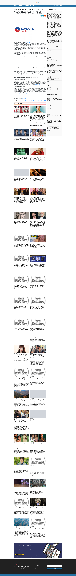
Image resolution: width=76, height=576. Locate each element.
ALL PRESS (27, 5)
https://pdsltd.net (37, 84)
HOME (15, 5)
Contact (35, 568)
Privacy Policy (36, 565)
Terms (35, 564)
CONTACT (32, 5)
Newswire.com (27, 42)
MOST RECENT (20, 5)
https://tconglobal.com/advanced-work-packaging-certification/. (28, 93)
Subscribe (54, 568)
